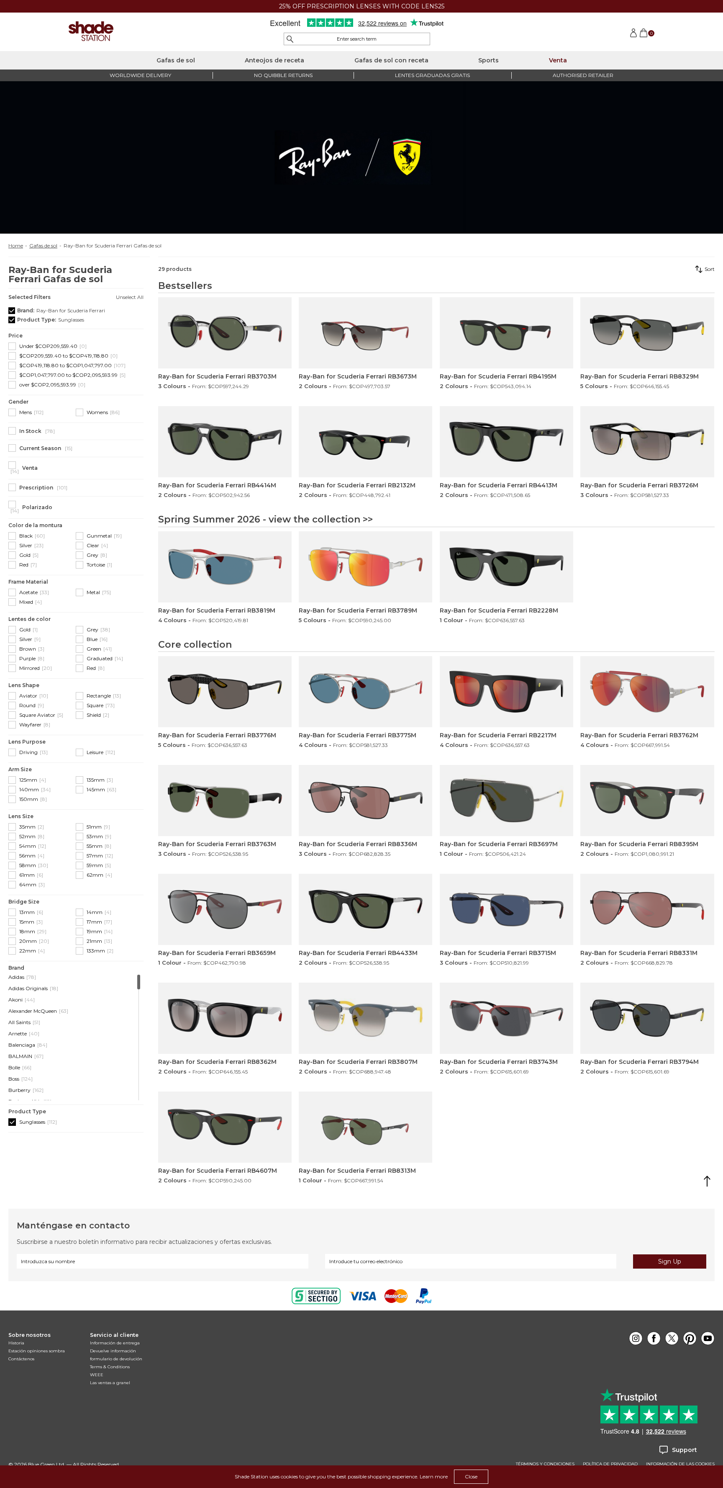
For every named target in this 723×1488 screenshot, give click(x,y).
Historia (16, 1343)
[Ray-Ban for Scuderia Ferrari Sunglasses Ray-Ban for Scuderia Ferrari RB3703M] (225, 332)
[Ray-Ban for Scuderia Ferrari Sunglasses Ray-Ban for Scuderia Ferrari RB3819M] (225, 566)
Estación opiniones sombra (36, 1351)
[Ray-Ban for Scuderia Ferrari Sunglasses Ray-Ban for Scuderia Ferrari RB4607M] (225, 1127)
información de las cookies (680, 1464)
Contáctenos (21, 1359)
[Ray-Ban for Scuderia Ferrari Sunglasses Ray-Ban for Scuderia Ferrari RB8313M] (365, 1127)
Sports (488, 60)
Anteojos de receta (274, 60)
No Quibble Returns (283, 75)
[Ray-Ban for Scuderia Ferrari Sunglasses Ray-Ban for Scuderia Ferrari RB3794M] (647, 1018)
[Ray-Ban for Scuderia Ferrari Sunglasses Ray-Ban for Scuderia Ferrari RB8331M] (647, 909)
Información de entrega (115, 1343)
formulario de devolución (116, 1359)
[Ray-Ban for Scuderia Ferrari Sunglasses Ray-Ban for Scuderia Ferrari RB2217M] (506, 691)
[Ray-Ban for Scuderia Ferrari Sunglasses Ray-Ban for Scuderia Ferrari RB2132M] (365, 441)
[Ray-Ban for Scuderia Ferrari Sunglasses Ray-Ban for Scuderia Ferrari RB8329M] (647, 332)
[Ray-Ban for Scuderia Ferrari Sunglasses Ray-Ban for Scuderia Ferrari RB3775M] (365, 691)
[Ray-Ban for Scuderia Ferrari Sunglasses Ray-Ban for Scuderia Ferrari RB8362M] (225, 1018)
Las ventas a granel (110, 1382)
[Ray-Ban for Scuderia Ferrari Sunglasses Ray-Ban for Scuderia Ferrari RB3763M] (225, 800)
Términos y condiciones (545, 1464)
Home (15, 245)
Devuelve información (113, 1351)
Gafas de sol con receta (391, 60)
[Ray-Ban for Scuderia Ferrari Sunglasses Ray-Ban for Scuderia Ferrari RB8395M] (647, 800)
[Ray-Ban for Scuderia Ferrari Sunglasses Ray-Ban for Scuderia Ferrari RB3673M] (365, 332)
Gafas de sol (175, 60)
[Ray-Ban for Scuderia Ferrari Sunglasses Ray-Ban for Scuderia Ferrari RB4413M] (506, 441)
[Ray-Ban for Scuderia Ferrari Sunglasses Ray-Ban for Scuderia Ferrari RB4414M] (225, 441)
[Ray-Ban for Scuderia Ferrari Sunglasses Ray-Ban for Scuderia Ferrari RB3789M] (365, 566)
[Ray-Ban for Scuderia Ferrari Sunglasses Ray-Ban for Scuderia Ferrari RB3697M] (506, 800)
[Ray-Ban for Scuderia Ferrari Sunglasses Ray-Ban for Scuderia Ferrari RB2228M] (506, 566)
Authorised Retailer (583, 75)
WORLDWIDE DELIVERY (140, 75)
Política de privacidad (610, 1464)
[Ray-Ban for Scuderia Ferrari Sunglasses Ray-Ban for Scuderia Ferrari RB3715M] (506, 909)
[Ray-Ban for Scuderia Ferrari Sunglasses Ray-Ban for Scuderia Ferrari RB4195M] (506, 332)
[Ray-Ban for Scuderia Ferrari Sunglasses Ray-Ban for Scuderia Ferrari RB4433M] (365, 909)
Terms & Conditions (110, 1367)
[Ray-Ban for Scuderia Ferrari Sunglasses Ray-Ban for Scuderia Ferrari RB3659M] (225, 909)
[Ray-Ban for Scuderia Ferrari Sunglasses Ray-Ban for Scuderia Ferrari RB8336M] (365, 800)
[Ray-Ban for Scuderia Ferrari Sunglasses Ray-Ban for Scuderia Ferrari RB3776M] (225, 691)
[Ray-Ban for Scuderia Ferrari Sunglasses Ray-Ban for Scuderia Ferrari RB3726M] (647, 441)
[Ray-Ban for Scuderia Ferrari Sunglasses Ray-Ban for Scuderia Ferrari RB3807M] (365, 1018)
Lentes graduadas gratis (432, 75)
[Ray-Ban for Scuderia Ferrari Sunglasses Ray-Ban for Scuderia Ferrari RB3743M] (506, 1018)
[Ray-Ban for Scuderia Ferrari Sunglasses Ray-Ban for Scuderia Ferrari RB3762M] (647, 691)
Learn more (434, 1476)
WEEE (96, 1374)
